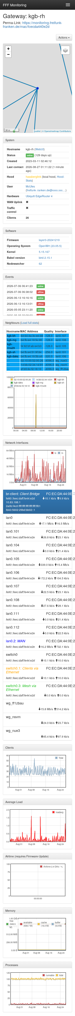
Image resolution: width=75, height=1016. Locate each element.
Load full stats (29, 323)
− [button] (8, 54)
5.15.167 (44, 252)
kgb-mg (11, 340)
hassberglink (33, 176)
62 (40, 263)
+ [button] (8, 48)
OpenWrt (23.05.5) (50, 246)
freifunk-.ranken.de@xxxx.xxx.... (46, 190)
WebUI (39, 149)
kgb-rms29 (11, 346)
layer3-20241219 (49, 240)
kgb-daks (12, 356)
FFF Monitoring (14, 4)
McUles (30, 186)
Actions (63, 37)
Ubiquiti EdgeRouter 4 (39, 196)
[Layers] (65, 50)
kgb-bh (11, 336)
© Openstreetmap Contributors (56, 131)
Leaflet (37, 131)
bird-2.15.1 (45, 258)
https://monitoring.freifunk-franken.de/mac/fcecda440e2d (32, 24)
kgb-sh (11, 352)
